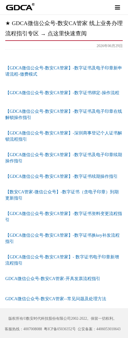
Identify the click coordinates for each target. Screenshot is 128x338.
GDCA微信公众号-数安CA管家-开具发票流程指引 (52, 278)
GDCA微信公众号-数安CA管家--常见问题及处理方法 (55, 298)
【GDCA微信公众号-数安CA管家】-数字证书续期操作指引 (61, 176)
